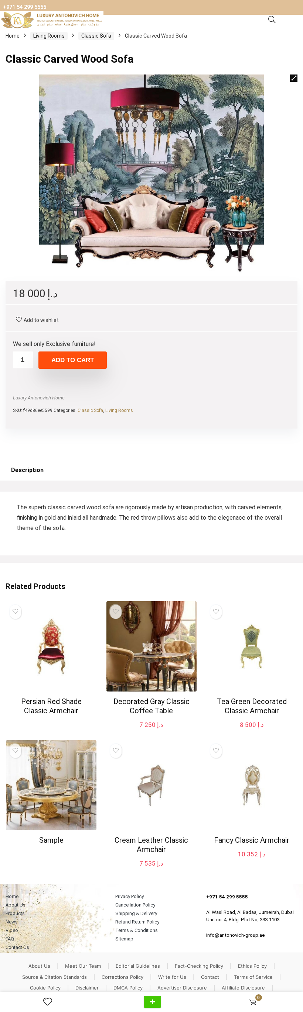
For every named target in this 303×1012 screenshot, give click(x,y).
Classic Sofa (96, 36)
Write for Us (172, 977)
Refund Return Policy (137, 922)
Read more (51, 724)
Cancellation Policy (135, 905)
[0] (252, 1001)
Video (12, 930)
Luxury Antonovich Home (39, 398)
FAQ (10, 939)
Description (27, 470)
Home (13, 36)
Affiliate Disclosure (243, 988)
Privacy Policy (129, 896)
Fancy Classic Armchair (251, 840)
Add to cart (72, 360)
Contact (210, 977)
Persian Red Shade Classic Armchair (51, 706)
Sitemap (124, 939)
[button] (293, 78)
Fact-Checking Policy (199, 966)
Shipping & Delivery (136, 913)
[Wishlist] (50, 1002)
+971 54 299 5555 (24, 7)
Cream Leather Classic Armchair (151, 845)
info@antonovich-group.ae (235, 935)
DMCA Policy (128, 988)
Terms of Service (253, 977)
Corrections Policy (122, 977)
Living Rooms (49, 36)
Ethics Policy (252, 966)
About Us (15, 905)
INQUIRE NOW (152, 1002)
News (12, 922)
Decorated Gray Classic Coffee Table (151, 706)
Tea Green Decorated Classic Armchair (252, 706)
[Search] (272, 19)
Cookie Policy (45, 988)
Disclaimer (87, 988)
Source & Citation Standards (54, 977)
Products (15, 913)
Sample (51, 840)
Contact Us (17, 947)
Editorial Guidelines (138, 966)
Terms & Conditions (136, 930)
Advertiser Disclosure (182, 988)
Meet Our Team (83, 966)
